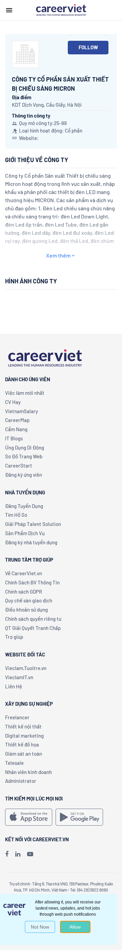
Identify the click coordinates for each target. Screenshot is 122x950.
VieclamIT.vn (19, 677)
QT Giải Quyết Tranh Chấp (33, 628)
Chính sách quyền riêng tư (33, 619)
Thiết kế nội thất (23, 726)
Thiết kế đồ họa (22, 744)
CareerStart (18, 465)
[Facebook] (6, 854)
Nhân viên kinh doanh (28, 772)
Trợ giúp (14, 637)
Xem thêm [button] (58, 255)
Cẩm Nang (16, 429)
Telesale (14, 763)
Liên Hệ (13, 686)
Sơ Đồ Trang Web (23, 456)
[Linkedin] (17, 854)
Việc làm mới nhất (24, 393)
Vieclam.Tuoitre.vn (25, 668)
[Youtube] (30, 854)
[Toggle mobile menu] (9, 10)
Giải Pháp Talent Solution (33, 524)
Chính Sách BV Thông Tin (32, 582)
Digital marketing (24, 736)
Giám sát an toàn (23, 754)
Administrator (20, 781)
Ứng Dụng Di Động (24, 447)
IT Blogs (14, 438)
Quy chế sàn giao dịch (28, 600)
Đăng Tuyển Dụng (24, 506)
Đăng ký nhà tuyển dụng (31, 542)
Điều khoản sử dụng (26, 609)
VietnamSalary (21, 411)
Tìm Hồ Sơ (16, 515)
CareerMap (17, 420)
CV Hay (13, 402)
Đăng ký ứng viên (23, 475)
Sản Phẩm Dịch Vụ (25, 533)
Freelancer (17, 717)
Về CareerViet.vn (23, 573)
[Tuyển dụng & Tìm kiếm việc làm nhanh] (61, 9)
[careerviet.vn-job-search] (28, 817)
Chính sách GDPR (23, 591)
